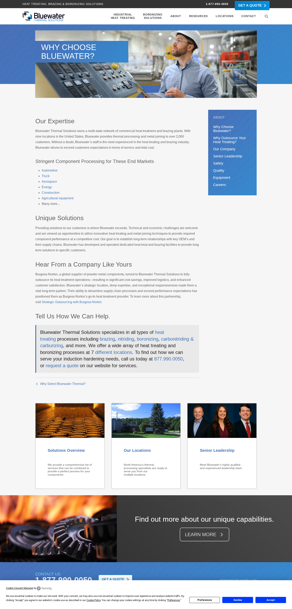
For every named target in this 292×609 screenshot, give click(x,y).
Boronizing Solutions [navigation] (152, 16)
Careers (219, 185)
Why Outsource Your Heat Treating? (229, 140)
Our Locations (137, 450)
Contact (248, 16)
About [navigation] (175, 16)
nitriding (126, 339)
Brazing (55, 4)
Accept (271, 600)
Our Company (224, 149)
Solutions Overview (66, 450)
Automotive (50, 170)
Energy (47, 187)
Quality (218, 170)
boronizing (147, 339)
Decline (238, 600)
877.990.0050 (168, 358)
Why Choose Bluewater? (223, 129)
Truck (45, 176)
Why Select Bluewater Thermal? (63, 383)
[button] (266, 16)
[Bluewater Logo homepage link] (43, 16)
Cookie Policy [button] (93, 600)
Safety (218, 163)
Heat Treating (34, 4)
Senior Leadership (227, 156)
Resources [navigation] (198, 16)
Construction (51, 192)
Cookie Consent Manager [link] (19, 588)
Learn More (201, 534)
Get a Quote (250, 5)
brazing (107, 339)
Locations (224, 16)
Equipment (221, 178)
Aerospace (49, 181)
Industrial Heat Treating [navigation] (123, 16)
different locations (113, 352)
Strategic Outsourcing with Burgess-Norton (72, 302)
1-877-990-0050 (217, 4)
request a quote (62, 365)
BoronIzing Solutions (84, 4)
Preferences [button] (173, 600)
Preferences (204, 600)
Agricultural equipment (57, 198)
